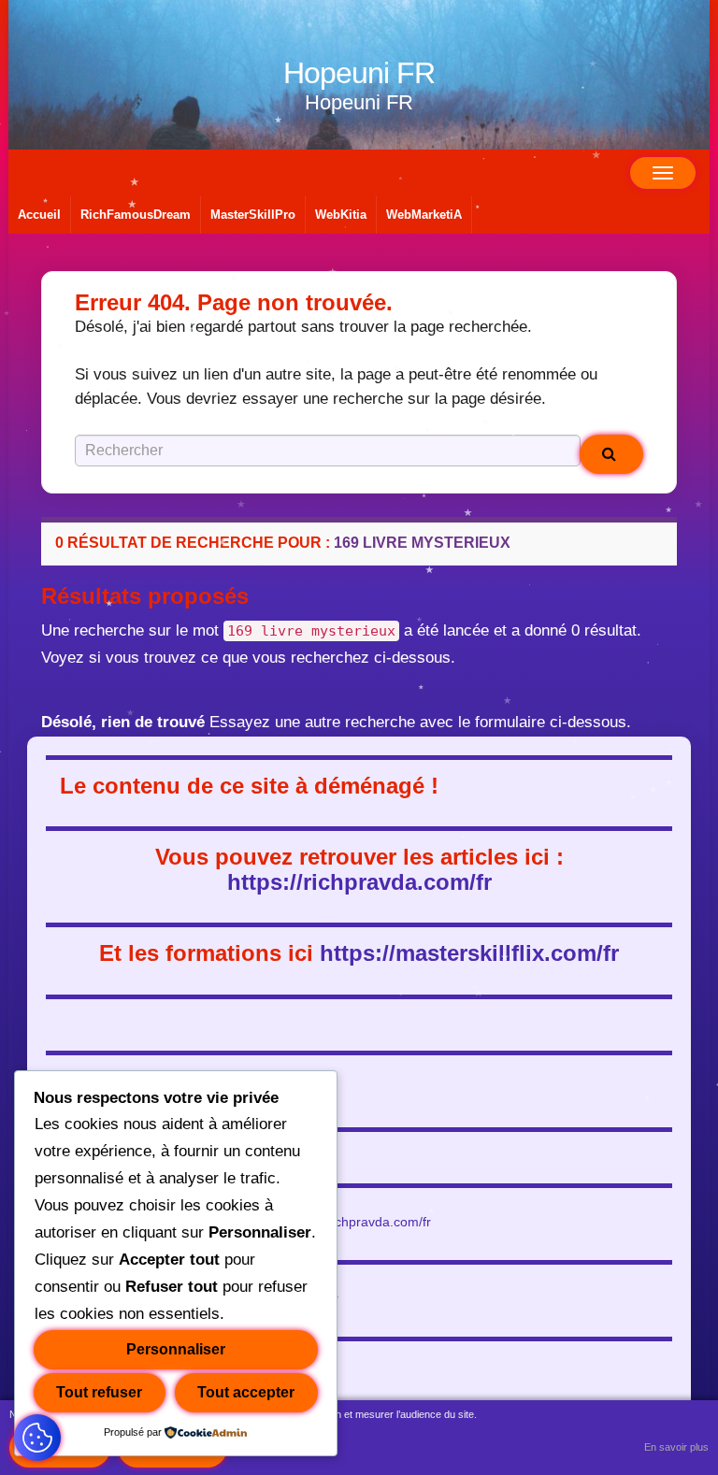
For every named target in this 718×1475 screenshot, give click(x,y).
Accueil (39, 215)
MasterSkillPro (252, 215)
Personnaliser (175, 1349)
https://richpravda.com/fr (359, 882)
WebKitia (340, 215)
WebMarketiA (424, 215)
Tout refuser (99, 1392)
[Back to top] (676, 1433)
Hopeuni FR (359, 73)
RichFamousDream (135, 215)
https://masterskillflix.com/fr (469, 953)
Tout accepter (245, 1392)
